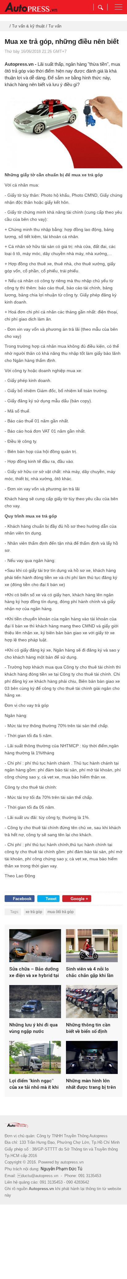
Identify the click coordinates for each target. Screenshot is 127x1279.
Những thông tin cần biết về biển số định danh (88, 1028)
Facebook (22, 898)
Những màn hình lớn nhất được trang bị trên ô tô (91, 1084)
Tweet (51, 898)
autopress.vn (72, 1162)
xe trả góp (34, 912)
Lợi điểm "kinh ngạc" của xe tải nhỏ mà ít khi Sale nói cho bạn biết (34, 1084)
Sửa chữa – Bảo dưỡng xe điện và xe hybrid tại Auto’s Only (34, 972)
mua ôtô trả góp (60, 912)
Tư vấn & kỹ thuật (28, 26)
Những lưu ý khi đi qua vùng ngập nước (33, 1028)
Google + (79, 898)
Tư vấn (54, 26)
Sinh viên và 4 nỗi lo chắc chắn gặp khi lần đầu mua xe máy (89, 972)
